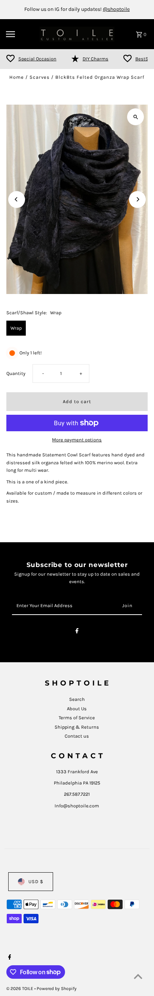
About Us (77, 708)
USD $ (35, 881)
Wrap (16, 328)
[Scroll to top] (138, 976)
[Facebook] (77, 632)
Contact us (77, 736)
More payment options (77, 439)
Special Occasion (37, 59)
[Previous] (16, 199)
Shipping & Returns (77, 727)
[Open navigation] (20, 34)
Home (16, 77)
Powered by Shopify (57, 988)
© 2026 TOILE (20, 988)
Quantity (15, 373)
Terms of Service (77, 717)
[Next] (137, 199)
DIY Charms (95, 59)
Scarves (40, 77)
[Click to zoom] (135, 116)
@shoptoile (116, 9)
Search (77, 699)
